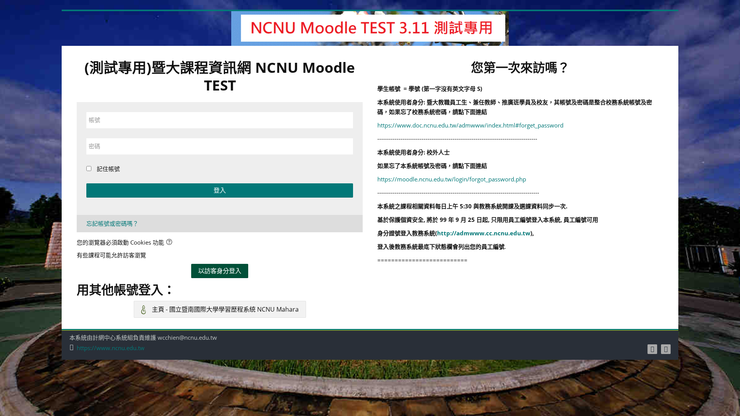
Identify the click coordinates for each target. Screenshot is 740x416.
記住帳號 (108, 169)
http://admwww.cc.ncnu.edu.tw (483, 233)
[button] (170, 242)
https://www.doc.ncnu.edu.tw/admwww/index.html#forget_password (470, 125)
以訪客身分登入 (219, 271)
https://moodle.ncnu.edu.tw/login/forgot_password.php (451, 179)
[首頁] (370, 28)
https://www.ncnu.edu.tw (111, 348)
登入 (220, 190)
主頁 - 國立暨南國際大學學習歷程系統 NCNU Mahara (224, 309)
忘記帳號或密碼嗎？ (112, 223)
